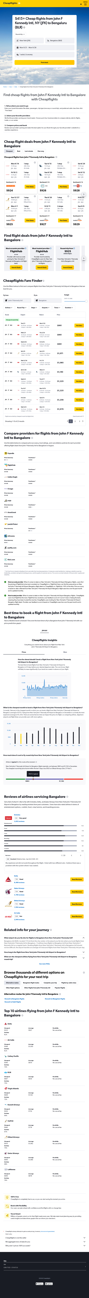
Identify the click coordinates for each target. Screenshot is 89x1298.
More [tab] (65, 652)
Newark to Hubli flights (13, 1002)
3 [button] (79, 421)
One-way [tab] (41, 151)
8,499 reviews (19, 882)
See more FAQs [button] (44, 964)
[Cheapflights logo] (10, 3)
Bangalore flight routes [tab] (31, 983)
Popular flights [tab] (60, 988)
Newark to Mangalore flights (55, 999)
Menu (85, 2)
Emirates (17, 815)
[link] (16, 267)
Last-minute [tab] (29, 151)
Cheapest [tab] (9, 151)
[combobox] (20, 34)
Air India (17, 913)
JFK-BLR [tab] (44, 630)
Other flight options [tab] (13, 988)
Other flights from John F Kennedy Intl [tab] (37, 988)
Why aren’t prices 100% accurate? (17, 1246)
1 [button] (70, 421)
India (15, 87)
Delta (16, 876)
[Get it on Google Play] (39, 1284)
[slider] (86, 301)
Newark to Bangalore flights (14, 999)
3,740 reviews (19, 895)
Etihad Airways (19, 900)
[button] (24, 27)
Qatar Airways (19, 888)
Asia (10, 87)
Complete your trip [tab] (50, 983)
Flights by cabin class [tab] (68, 983)
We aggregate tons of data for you (17, 1242)
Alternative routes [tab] (12, 983)
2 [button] (75, 421)
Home (5, 87)
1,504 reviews (19, 907)
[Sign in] (81, 4)
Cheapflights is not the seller (15, 1238)
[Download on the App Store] (48, 1284)
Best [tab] (18, 151)
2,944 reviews (19, 919)
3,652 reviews (19, 821)
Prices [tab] (24, 652)
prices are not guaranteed (47, 1231)
